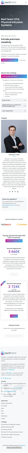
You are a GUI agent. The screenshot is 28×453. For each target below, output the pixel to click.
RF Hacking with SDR (6, 429)
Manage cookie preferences (14, 447)
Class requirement (7, 111)
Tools (2, 413)
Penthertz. (23, 445)
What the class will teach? (9, 76)
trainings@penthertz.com (8, 205)
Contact (3, 418)
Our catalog (4, 405)
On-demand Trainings (6, 437)
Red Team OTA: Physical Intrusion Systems (12, 432)
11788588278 (11, 369)
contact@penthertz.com (10, 391)
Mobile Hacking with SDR (7, 427)
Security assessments (6, 403)
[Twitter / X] (4, 378)
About (2, 408)
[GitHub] (2, 378)
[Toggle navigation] (26, 2)
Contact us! (14, 274)
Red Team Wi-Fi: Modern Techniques (10, 434)
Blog (2, 411)
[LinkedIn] (8, 378)
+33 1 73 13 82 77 (17, 388)
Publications (4, 416)
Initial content (6, 100)
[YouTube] (10, 378)
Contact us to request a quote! (9, 60)
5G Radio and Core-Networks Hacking (10, 424)
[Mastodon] (6, 378)
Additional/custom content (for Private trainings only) (11, 105)
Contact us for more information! (14, 335)
